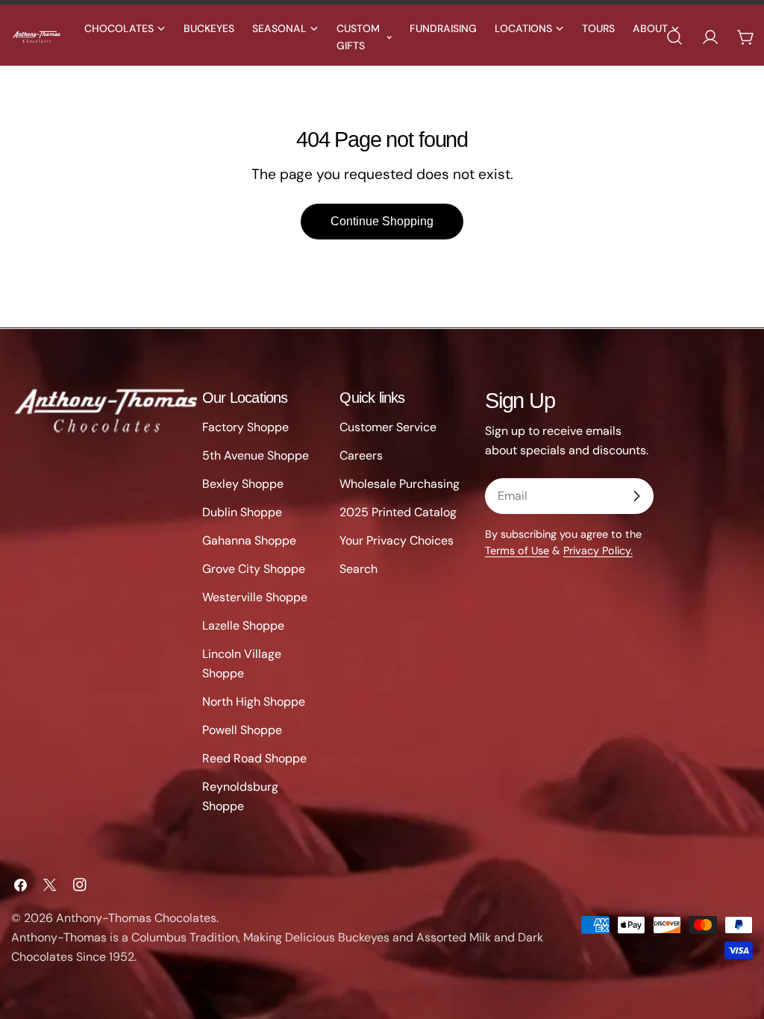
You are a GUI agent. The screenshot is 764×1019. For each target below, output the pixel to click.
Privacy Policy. (598, 550)
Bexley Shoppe (243, 484)
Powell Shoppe (242, 730)
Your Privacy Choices (396, 540)
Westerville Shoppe (254, 597)
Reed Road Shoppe (254, 758)
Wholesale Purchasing (399, 484)
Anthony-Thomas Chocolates (136, 918)
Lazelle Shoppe (243, 625)
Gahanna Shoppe (249, 540)
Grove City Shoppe (253, 569)
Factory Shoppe (245, 427)
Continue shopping (382, 221)
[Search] (674, 37)
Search (358, 569)
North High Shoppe (253, 701)
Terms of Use (517, 550)
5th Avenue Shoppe (255, 455)
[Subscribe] (636, 496)
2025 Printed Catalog (398, 512)
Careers (361, 455)
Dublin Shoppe (242, 512)
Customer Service (387, 427)
